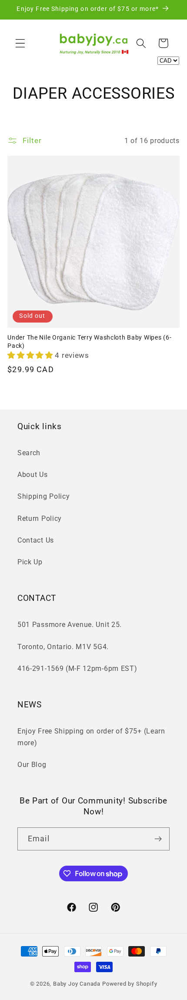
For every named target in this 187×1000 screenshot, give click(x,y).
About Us (32, 474)
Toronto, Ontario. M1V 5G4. (63, 647)
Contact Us (35, 540)
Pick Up (30, 562)
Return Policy (39, 518)
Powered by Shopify (129, 983)
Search (28, 453)
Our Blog (32, 764)
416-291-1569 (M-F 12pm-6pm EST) (77, 668)
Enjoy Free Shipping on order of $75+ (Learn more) (91, 737)
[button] (20, 43)
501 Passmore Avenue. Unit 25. (69, 624)
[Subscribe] (158, 839)
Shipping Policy (43, 496)
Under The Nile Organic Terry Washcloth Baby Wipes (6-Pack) (89, 342)
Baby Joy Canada (76, 983)
